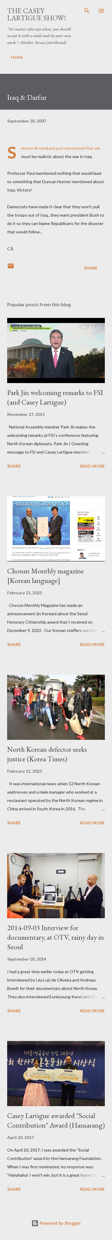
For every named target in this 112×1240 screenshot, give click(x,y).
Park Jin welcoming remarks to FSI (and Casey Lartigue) (55, 397)
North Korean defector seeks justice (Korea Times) (47, 754)
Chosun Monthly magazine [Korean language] (45, 575)
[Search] (86, 10)
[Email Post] (10, 267)
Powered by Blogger (60, 1223)
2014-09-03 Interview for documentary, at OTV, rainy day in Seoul (55, 937)
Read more (92, 466)
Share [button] (91, 267)
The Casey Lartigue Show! (36, 14)
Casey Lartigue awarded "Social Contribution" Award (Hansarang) (56, 1120)
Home (17, 56)
